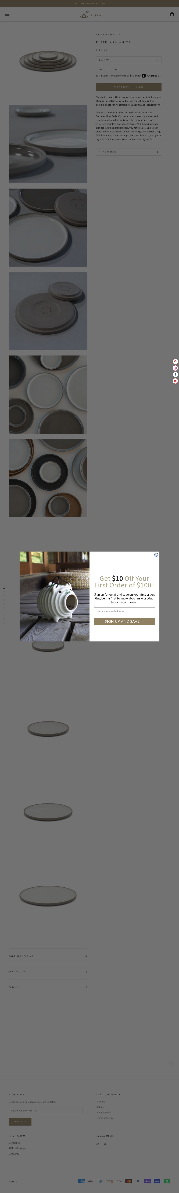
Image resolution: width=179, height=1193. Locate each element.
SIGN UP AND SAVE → (124, 621)
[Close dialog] (156, 554)
